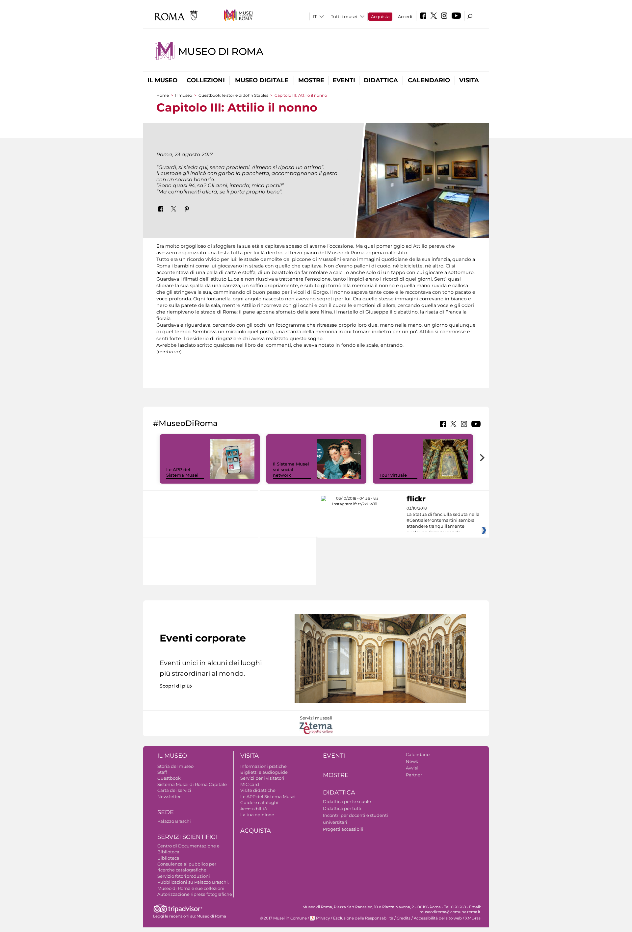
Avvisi (412, 767)
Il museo (162, 80)
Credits (403, 918)
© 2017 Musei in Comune (283, 918)
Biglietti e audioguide (264, 772)
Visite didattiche (258, 790)
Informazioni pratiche (263, 766)
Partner (414, 774)
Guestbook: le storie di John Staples (233, 95)
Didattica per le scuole (347, 801)
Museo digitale (261, 80)
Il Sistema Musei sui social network (291, 469)
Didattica (381, 80)
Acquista (380, 16)
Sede (165, 812)
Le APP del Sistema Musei (182, 472)
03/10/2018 (443, 520)
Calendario (429, 80)
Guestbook (169, 778)
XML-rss (473, 918)
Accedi (405, 16)
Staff (162, 772)
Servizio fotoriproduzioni (183, 876)
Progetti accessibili (343, 829)
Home (162, 95)
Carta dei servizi (174, 790)
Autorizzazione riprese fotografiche (194, 894)
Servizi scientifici (187, 837)
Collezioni (206, 80)
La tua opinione (257, 814)
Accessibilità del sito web (438, 918)
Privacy (323, 918)
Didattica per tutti (342, 808)
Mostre (311, 80)
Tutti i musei (344, 16)
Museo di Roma (220, 51)
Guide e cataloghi (259, 802)
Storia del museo (175, 766)
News (412, 761)
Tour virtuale (393, 475)
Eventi (343, 80)
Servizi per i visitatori (262, 778)
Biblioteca (168, 858)
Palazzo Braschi (174, 821)
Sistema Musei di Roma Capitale (192, 784)
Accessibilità (253, 808)
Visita (469, 80)
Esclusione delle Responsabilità (363, 918)
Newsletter (169, 796)
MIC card (249, 784)
